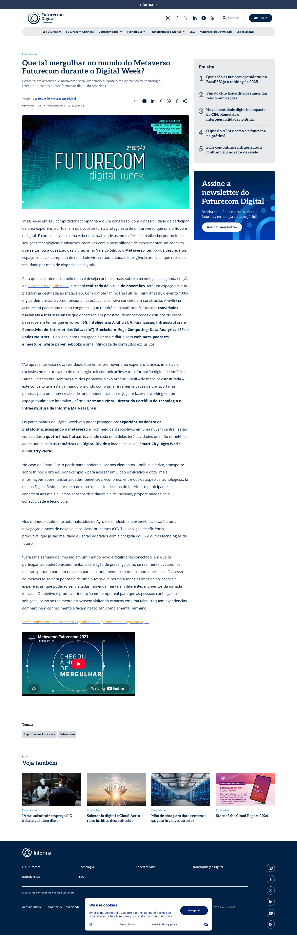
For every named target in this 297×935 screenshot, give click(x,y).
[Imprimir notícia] (144, 101)
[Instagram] (168, 18)
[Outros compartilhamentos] (185, 101)
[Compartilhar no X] (161, 101)
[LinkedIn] (195, 18)
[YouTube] (204, 18)
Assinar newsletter (222, 227)
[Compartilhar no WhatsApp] (169, 101)
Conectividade (108, 32)
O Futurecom (52, 32)
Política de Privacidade (64, 907)
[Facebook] (177, 18)
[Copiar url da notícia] (136, 101)
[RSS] (213, 18)
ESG (192, 32)
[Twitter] (186, 18)
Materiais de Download (216, 32)
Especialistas (245, 32)
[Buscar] (224, 18)
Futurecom (67, 734)
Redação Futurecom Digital (57, 98)
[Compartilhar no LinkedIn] (152, 101)
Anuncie (260, 18)
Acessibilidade (32, 907)
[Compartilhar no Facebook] (177, 101)
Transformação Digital (165, 32)
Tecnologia (134, 32)
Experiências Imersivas (39, 734)
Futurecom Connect (80, 32)
